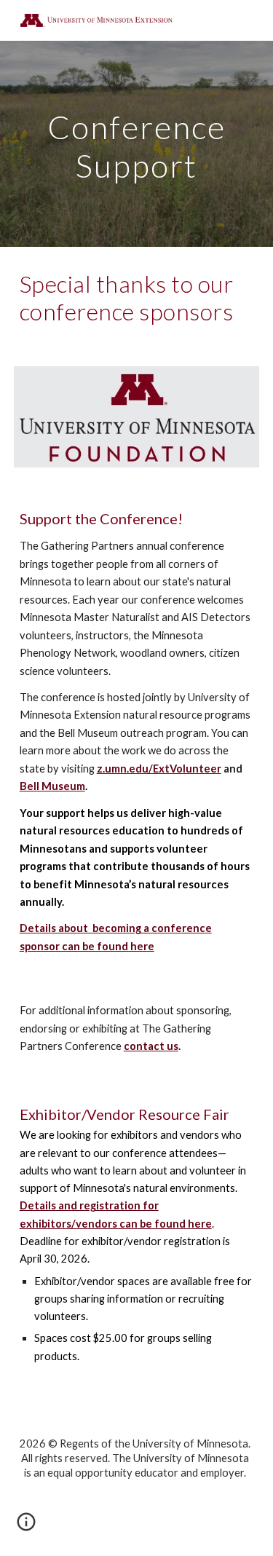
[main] (137, 144)
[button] (26, 1526)
